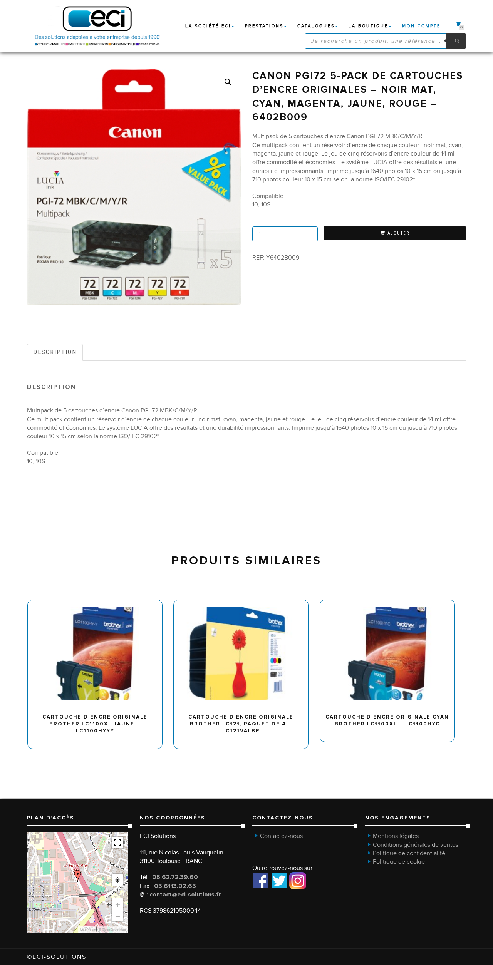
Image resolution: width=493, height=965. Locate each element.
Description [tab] (55, 352)
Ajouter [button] (98, 602)
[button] (228, 82)
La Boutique (368, 25)
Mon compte (421, 25)
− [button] (118, 916)
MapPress (87, 929)
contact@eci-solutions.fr (185, 894)
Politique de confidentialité (409, 853)
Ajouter (398, 233)
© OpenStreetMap (112, 929)
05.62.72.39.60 (175, 877)
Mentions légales (396, 836)
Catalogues (316, 25)
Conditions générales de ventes (415, 845)
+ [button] (118, 904)
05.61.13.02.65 (175, 886)
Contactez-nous (281, 836)
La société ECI (208, 25)
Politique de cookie (399, 862)
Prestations (264, 25)
